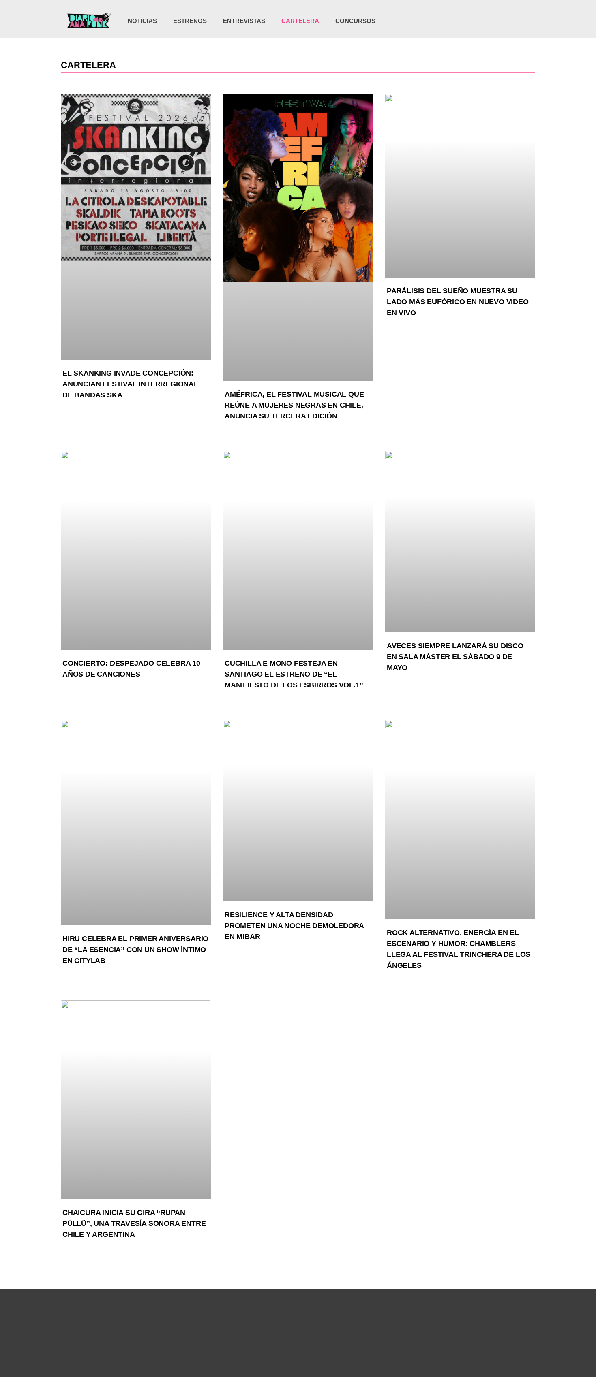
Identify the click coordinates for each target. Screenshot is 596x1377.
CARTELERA (300, 20)
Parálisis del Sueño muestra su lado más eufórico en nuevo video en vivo (458, 302)
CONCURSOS (355, 20)
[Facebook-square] (495, 21)
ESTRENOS (190, 20)
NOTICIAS (142, 20)
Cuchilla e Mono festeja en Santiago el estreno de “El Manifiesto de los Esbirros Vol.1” (294, 674)
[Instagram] (479, 21)
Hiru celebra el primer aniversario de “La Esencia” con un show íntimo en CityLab (135, 950)
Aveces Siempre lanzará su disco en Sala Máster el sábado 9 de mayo (455, 657)
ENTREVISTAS (244, 20)
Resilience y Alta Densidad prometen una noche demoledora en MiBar (294, 926)
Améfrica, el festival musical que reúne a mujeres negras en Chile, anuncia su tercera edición (294, 405)
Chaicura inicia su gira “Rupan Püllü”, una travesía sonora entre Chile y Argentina (134, 1223)
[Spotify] (512, 21)
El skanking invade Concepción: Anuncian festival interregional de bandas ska (130, 384)
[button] (526, 22)
